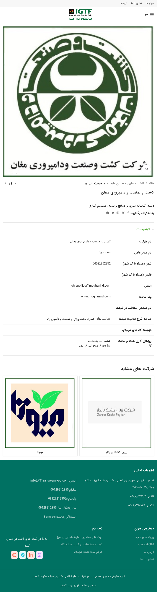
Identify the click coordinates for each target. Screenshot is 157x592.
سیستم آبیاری (93, 183)
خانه (151, 183)
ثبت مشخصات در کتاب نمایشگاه (81, 544)
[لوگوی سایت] (79, 14)
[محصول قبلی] (15, 183)
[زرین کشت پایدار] (117, 413)
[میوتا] (40, 413)
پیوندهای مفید (144, 537)
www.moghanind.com (96, 296)
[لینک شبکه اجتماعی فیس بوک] (128, 213)
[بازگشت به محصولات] (10, 183)
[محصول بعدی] (5, 183)
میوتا (40, 452)
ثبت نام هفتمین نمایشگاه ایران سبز (79, 537)
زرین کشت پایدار (117, 452)
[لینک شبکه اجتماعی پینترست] (118, 213)
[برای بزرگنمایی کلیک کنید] (146, 169)
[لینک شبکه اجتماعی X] (123, 213)
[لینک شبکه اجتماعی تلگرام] (107, 213)
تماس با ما (147, 559)
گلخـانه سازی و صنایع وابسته (125, 183)
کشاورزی (78, 318)
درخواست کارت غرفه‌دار (88, 552)
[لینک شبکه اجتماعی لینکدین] (112, 213)
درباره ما (149, 552)
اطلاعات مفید (146, 544)
